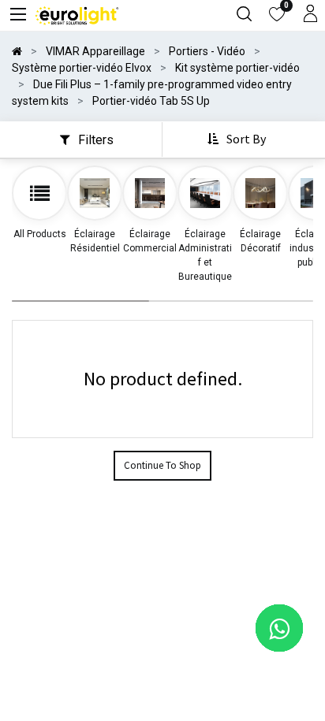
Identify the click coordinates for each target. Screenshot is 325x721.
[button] (238, 139)
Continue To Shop (162, 465)
